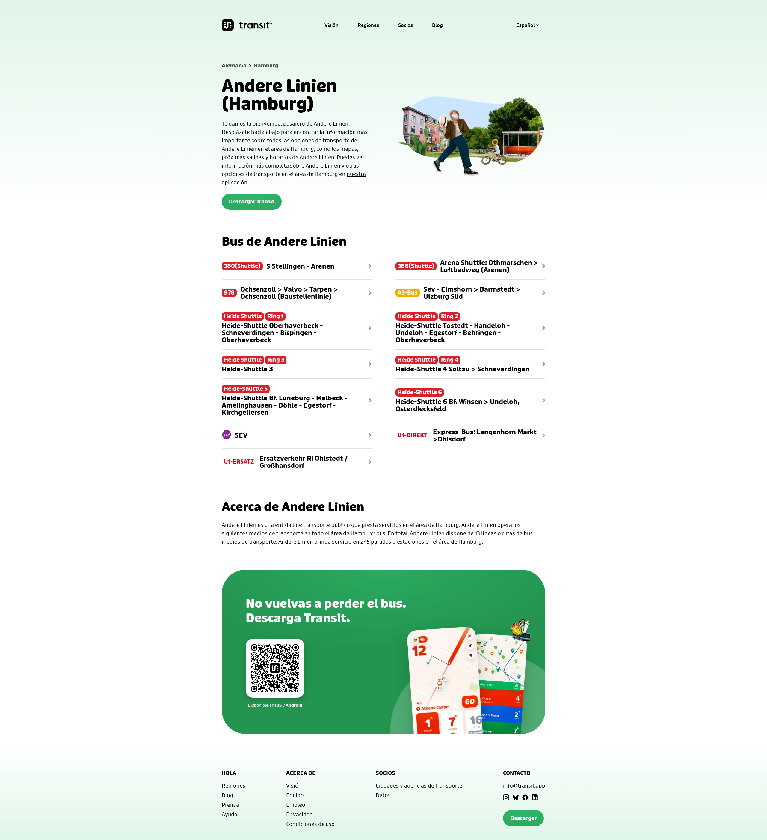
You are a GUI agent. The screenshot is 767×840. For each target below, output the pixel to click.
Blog (437, 25)
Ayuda (229, 814)
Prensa (230, 804)
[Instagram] (506, 797)
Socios (405, 25)
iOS (278, 705)
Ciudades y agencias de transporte (419, 785)
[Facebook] (525, 797)
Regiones (368, 25)
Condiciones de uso (310, 824)
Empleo (295, 804)
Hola (229, 773)
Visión (331, 25)
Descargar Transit (251, 201)
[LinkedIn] (535, 797)
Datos (383, 795)
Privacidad (299, 814)
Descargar (523, 818)
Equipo (295, 795)
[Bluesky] (516, 797)
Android (294, 705)
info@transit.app (524, 785)
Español (525, 25)
